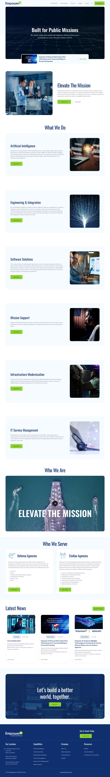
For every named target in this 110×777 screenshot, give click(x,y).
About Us (63, 748)
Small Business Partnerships (91, 755)
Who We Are (55, 470)
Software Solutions (38, 751)
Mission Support (37, 764)
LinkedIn (63, 758)
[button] (92, 3)
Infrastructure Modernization (41, 761)
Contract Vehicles (88, 751)
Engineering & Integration (40, 755)
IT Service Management (39, 758)
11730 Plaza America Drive (13, 748)
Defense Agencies (65, 751)
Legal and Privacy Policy (66, 772)
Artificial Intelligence (38, 748)
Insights (86, 748)
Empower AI (13, 772)
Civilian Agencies (65, 755)
